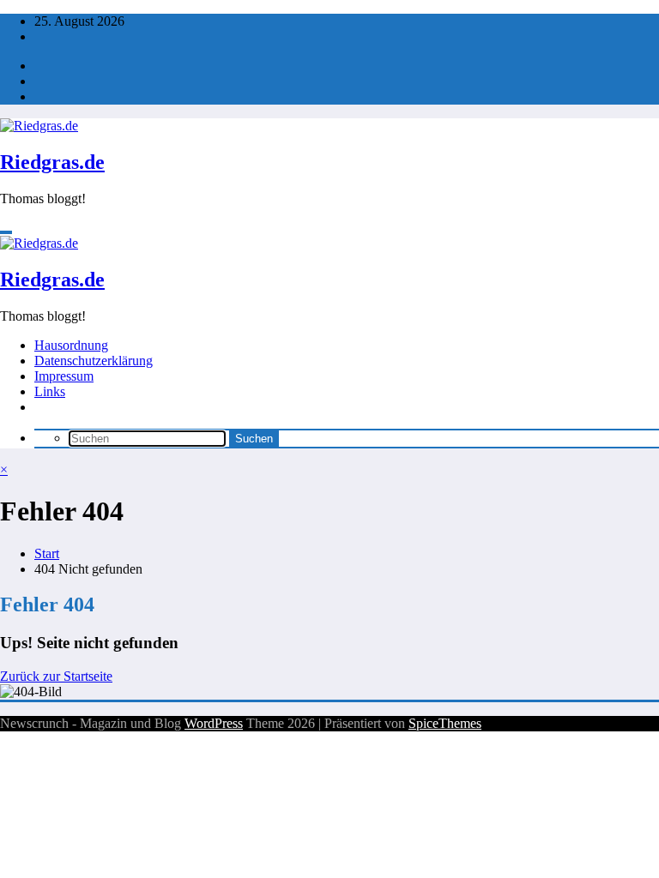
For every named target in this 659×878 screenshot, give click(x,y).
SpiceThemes (444, 723)
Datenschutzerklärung (93, 360)
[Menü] (6, 232)
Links (49, 391)
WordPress (213, 723)
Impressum (64, 376)
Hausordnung (71, 345)
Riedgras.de (52, 162)
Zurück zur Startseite (56, 676)
